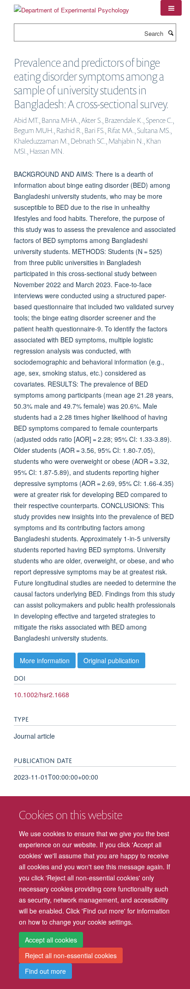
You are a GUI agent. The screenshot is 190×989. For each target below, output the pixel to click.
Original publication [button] (111, 660)
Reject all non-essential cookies (71, 955)
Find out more (45, 971)
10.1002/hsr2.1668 (41, 694)
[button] (171, 8)
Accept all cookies (51, 939)
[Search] (171, 33)
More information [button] (45, 660)
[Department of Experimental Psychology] (71, 6)
